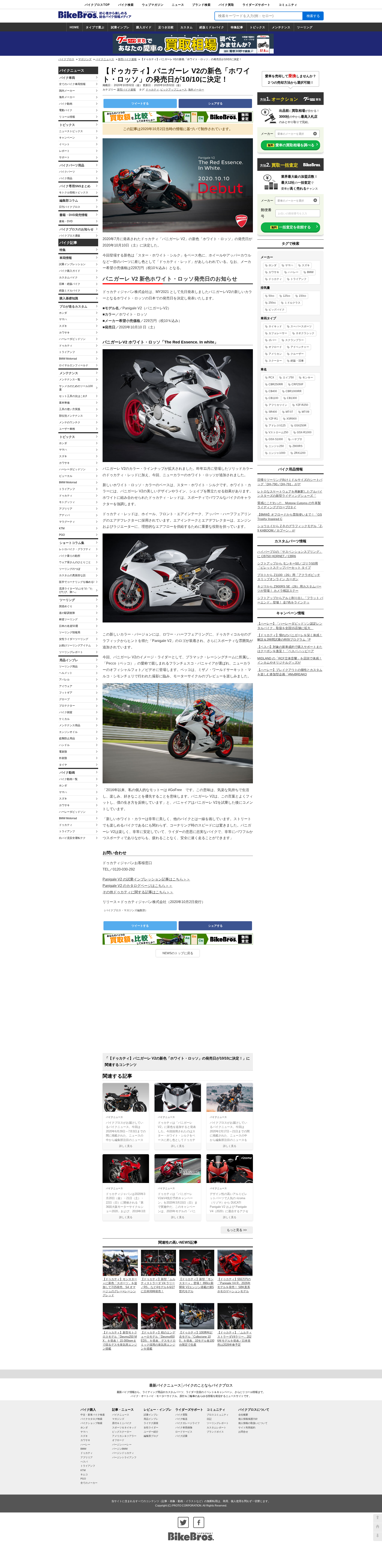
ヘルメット (65, 672)
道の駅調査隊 (67, 613)
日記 (209, 1419)
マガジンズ (85, 59)
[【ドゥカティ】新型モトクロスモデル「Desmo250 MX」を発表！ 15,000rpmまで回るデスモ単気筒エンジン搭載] (120, 1316)
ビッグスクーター (122, 1431)
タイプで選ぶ (95, 27)
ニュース (178, 4)
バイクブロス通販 (69, 235)
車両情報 (65, 258)
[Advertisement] (178, 1007)
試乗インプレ (120, 27)
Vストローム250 (278, 432)
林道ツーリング (68, 619)
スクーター (275, 360)
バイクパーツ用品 (71, 165)
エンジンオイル (68, 732)
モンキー (307, 377)
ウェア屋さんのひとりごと (75, 562)
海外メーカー (67, 97)
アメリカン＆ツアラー (124, 1436)
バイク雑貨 (65, 712)
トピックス (257, 27)
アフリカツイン (278, 404)
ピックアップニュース (173, 89)
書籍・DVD (66, 221)
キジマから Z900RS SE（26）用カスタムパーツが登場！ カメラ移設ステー (289, 589)
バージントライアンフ (124, 1457)
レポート (64, 150)
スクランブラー (294, 340)
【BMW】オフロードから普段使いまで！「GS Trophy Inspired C (289, 517)
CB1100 (273, 398)
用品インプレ (68, 660)
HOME (74, 27)
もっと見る (234, 1230)
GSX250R (300, 425)
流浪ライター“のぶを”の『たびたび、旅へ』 (76, 590)
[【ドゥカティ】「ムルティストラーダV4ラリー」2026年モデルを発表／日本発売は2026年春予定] (235, 1316)
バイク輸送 (181, 1419)
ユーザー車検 (67, 428)
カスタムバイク (68, 277)
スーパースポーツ (301, 326)
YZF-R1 (273, 418)
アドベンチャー (299, 347)
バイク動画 (65, 103)
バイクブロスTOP (97, 4)
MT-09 (305, 411)
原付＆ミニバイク (122, 1423)
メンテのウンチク (69, 422)
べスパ (84, 1461)
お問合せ (243, 1431)
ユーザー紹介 (151, 1431)
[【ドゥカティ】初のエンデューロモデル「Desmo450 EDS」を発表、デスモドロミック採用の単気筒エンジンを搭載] (158, 1316)
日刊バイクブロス (69, 206)
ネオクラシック (305, 333)
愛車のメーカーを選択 (290, 133)
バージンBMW (120, 1448)
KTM (62, 528)
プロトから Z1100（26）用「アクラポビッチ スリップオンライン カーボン (288, 577)
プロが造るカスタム (73, 306)
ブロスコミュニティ (218, 1414)
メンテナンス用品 (69, 725)
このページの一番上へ (377, 1518)
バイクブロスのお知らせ (76, 229)
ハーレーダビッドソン (72, 339)
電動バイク (65, 110)
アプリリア (65, 508)
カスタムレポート (216, 1427)
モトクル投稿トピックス (73, 192)
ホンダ (63, 312)
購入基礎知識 (68, 298)
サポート (64, 157)
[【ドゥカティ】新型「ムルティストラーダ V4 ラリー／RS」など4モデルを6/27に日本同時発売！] (158, 1262)
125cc (286, 295)
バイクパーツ (67, 171)
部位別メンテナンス (71, 415)
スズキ (63, 325)
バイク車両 (67, 77)
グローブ (64, 699)
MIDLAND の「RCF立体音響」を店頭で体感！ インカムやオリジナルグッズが (289, 661)
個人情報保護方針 (248, 1419)
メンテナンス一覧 (69, 379)
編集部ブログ (151, 1436)
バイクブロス (66, 59)
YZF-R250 (302, 404)
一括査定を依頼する (291, 227)
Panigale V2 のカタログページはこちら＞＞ (137, 886)
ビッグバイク (277, 309)
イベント (64, 144)
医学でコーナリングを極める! (76, 582)
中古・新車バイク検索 (92, 1414)
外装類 (63, 758)
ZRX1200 (300, 453)
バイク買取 (226, 4)
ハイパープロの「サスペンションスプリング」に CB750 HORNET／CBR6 (289, 554)
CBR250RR (276, 384)
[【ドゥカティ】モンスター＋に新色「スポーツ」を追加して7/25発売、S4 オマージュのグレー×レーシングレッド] (120, 1262)
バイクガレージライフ (187, 1423)
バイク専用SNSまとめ (74, 186)
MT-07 (289, 411)
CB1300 (292, 398)
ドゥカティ (65, 345)
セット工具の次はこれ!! (73, 396)
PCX (271, 377)
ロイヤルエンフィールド (73, 365)
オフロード (275, 347)
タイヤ (63, 764)
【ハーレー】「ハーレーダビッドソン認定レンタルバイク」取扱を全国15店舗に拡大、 (289, 626)
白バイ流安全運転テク (72, 838)
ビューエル (65, 476)
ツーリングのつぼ (69, 568)
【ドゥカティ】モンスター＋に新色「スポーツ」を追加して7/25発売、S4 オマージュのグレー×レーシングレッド (120, 1287)
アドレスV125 (277, 425)
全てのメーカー (88, 1482)
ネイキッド (275, 326)
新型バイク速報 (127, 59)
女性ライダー (151, 1427)
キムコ (84, 1474)
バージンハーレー (122, 1444)
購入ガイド (144, 27)
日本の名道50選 (68, 626)
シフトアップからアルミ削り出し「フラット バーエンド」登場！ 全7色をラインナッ (290, 600)
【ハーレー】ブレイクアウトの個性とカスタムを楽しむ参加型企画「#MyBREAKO (289, 672)
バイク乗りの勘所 (69, 555)
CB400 (273, 391)
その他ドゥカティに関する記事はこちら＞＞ (138, 892)
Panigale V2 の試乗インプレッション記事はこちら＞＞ (146, 879)
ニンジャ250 (276, 446)
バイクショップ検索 (91, 1423)
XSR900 (291, 418)
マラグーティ (67, 521)
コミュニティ (288, 4)
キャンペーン (67, 137)
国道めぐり (65, 606)
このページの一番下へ (377, 1536)
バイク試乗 (181, 1436)
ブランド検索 (201, 4)
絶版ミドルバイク (211, 27)
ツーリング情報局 (69, 632)
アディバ (64, 515)
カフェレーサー (278, 333)
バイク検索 (126, 4)
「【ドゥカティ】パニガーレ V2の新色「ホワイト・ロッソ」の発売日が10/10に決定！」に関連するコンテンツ (177, 1061)
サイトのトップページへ (377, 1527)
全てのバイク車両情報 (72, 84)
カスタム (186, 27)
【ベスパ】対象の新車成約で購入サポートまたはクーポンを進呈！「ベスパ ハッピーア (289, 649)
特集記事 (237, 27)
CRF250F (297, 384)
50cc (271, 295)
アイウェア (65, 686)
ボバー (273, 340)
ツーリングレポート (71, 652)
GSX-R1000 (304, 432)
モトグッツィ (67, 502)
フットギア (65, 692)
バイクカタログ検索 (91, 1419)
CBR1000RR (294, 391)
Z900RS (297, 446)
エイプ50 (288, 377)
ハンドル (64, 745)
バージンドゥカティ (123, 1453)
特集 (62, 250)
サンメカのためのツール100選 (76, 388)
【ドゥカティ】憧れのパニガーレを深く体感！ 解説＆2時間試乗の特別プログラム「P (289, 637)
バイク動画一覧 (68, 779)
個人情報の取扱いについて (252, 1423)
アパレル (64, 679)
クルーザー (297, 353)
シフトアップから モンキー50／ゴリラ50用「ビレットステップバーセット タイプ (287, 566)
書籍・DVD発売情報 (73, 215)
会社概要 (243, 1414)
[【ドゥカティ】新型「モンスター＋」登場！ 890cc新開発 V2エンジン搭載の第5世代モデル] (196, 1262)
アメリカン (275, 353)
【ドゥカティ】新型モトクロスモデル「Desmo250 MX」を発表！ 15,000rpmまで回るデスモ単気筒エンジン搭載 (120, 1340)
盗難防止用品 (67, 738)
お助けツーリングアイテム (75, 645)
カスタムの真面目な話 (72, 575)
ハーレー (293, 272)
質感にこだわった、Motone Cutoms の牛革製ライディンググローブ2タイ (289, 505)
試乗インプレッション (72, 264)
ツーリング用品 (68, 666)
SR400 (273, 411)
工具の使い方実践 (69, 409)
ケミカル (64, 718)
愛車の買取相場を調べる (291, 145)
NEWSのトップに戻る (177, 953)
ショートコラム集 (71, 543)
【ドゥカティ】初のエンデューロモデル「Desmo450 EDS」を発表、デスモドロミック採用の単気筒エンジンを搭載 (158, 1340)
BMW (310, 272)
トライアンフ (67, 352)
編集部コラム (68, 200)
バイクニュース (105, 59)
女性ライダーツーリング (73, 639)
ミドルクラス (292, 302)
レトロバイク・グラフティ (75, 549)
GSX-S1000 (276, 439)
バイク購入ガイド (69, 270)
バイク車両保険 (183, 1427)
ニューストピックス (71, 131)
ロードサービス (183, 1431)
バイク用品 (65, 178)
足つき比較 (166, 27)
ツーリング (305, 27)
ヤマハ (63, 319)
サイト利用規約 (246, 1427)
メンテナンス (281, 27)
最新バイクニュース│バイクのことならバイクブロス (191, 1385)
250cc (272, 302)
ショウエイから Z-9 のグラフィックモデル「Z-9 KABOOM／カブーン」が (290, 528)
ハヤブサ (297, 439)
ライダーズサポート (256, 4)
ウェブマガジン (153, 4)
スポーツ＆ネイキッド (124, 1427)
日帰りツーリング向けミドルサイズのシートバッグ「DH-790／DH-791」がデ (289, 482)
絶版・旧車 (297, 360)
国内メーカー (67, 90)
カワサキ (64, 332)
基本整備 (64, 402)
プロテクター (67, 705)
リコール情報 (67, 116)
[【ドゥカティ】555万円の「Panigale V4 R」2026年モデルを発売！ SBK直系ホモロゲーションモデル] (235, 1262)
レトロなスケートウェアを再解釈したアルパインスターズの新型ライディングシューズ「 (289, 494)
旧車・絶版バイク (69, 283)
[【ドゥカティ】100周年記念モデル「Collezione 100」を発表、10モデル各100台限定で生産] (196, 1316)
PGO (62, 534)
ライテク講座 (151, 1423)
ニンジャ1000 (277, 453)
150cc (302, 295)
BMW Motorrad (68, 358)
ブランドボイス (215, 1431)
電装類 (63, 751)
